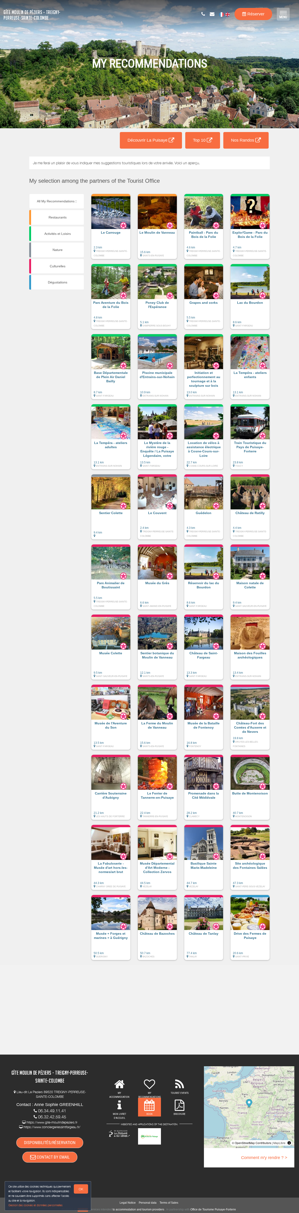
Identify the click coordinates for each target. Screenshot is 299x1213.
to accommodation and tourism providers (138, 1209)
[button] (111, 229)
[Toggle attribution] (289, 1143)
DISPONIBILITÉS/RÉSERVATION (49, 1142)
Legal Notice (128, 1202)
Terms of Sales (169, 1202)
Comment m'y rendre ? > (264, 1157)
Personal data (148, 1202)
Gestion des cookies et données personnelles (35, 1205)
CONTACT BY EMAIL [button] (53, 1157)
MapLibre (279, 1143)
